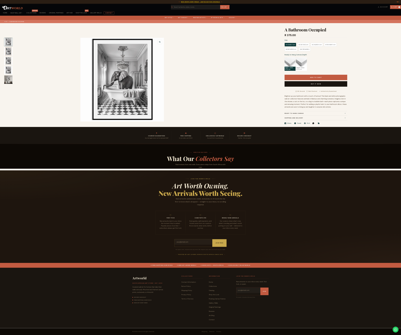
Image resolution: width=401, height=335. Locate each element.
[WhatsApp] (313, 123)
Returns (211, 331)
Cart (396, 7)
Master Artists (199, 17)
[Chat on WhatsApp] (395, 329)
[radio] (290, 45)
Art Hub (70, 13)
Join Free (219, 243)
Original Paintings (56, 13)
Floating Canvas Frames (217, 299)
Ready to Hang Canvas (294, 113)
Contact (109, 13)
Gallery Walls (96, 13)
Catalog (211, 290)
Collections (31, 12)
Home (5, 13)
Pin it (308, 123)
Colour (232, 17)
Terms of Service (187, 299)
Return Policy (186, 286)
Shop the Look (82, 12)
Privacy (218, 331)
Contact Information (188, 282)
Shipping (204, 331)
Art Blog (211, 315)
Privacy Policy (186, 295)
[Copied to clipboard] (319, 123)
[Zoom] (160, 42)
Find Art (224, 7)
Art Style (168, 17)
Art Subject (183, 17)
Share (289, 123)
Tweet (299, 123)
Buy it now (316, 84)
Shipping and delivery (294, 118)
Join (264, 291)
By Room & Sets (217, 17)
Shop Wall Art (16, 13)
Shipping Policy (186, 290)
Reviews (43, 13)
